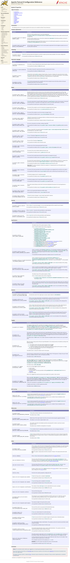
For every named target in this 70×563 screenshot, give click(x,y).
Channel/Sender (4, 50)
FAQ (2, 10)
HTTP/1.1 (2, 21)
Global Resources (4, 34)
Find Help (29, 551)
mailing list (52, 551)
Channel (2, 48)
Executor (2, 18)
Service (2, 15)
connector (31, 371)
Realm (2, 40)
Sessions (15, 19)
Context (2, 26)
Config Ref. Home (4, 9)
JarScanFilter (3, 36)
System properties (4, 62)
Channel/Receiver (4, 51)
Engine (2, 27)
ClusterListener (3, 55)
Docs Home (3, 8)
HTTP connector (50, 241)
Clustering (16, 13)
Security (15, 17)
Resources (3, 41)
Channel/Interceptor (4, 52)
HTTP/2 (2, 22)
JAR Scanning (16, 21)
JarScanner (3, 35)
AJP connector (56, 241)
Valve (2, 43)
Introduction (16, 11)
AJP (2, 23)
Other (15, 23)
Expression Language (18, 14)
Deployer (2, 54)
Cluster (2, 29)
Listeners (2, 37)
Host (2, 28)
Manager (2, 39)
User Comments (4, 11)
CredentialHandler (4, 33)
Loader (2, 38)
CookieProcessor (4, 32)
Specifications (16, 18)
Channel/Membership (5, 49)
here (30, 554)
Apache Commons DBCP (54, 461)
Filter (2, 58)
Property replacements (18, 12)
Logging (15, 20)
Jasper (15, 16)
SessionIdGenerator (4, 42)
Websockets (16, 22)
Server (2, 14)
